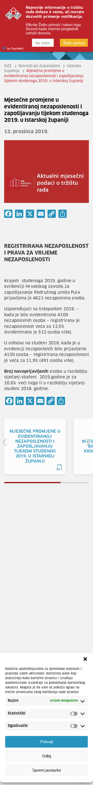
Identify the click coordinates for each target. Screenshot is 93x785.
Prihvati (46, 742)
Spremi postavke (46, 770)
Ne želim (42, 42)
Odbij (46, 756)
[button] (85, 659)
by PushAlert (15, 48)
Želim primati (74, 42)
